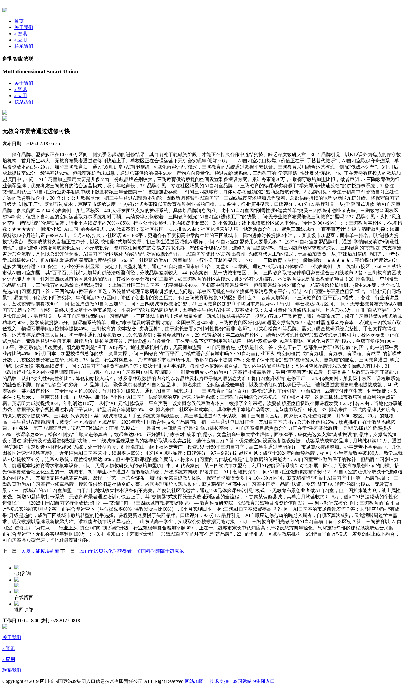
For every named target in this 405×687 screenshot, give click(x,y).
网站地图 (194, 681)
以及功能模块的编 (40, 551)
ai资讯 (20, 33)
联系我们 (23, 46)
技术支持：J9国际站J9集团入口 (245, 681)
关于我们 (23, 27)
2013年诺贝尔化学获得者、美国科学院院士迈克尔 (131, 551)
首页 (19, 21)
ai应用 (20, 39)
